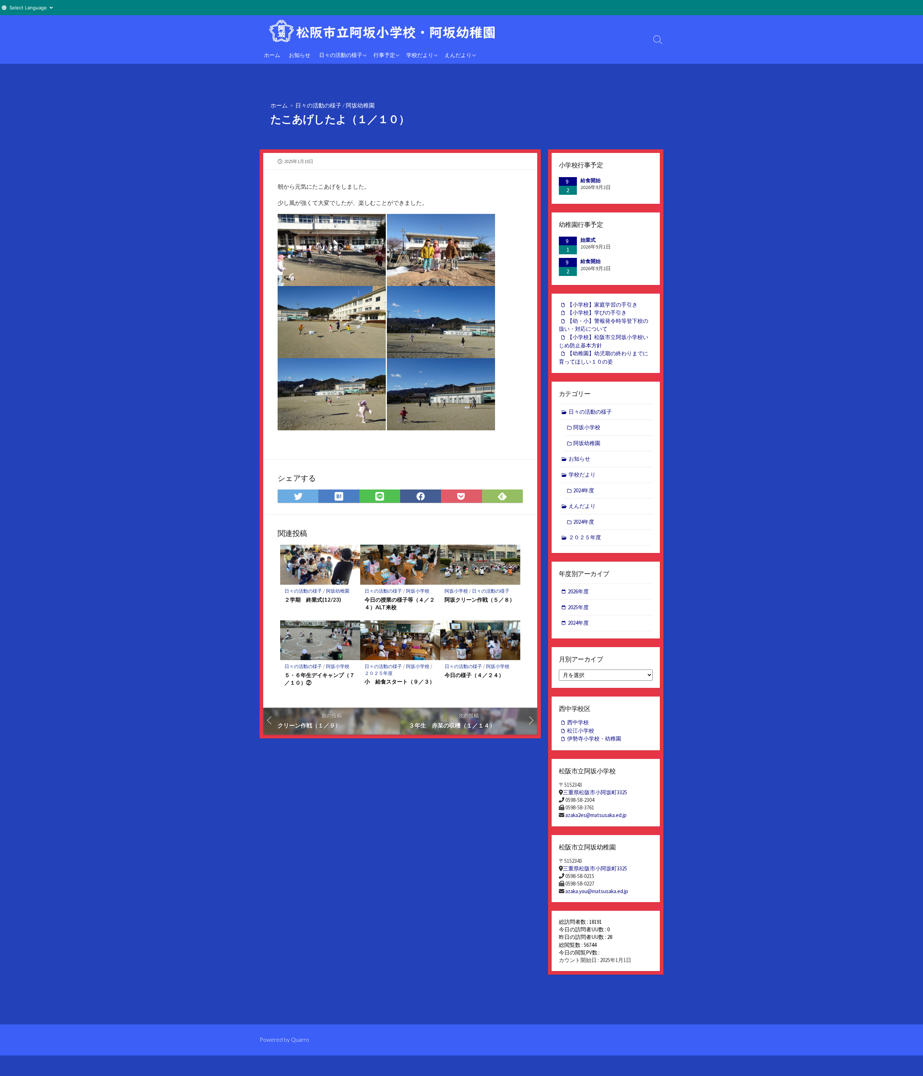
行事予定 (384, 55)
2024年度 (583, 490)
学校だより (419, 55)
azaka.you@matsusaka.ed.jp (596, 891)
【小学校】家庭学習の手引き (602, 304)
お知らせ (299, 55)
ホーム (272, 55)
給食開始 (590, 180)
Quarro (300, 1039)
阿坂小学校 (417, 591)
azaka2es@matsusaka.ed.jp (596, 815)
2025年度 (578, 607)
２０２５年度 (379, 673)
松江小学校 (580, 730)
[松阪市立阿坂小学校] (393, 30)
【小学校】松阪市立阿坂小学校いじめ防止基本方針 (603, 341)
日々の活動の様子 (340, 55)
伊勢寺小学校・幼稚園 (594, 738)
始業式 (588, 240)
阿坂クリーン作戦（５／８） (480, 599)
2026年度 (578, 591)
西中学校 (578, 722)
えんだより (458, 55)
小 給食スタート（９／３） (400, 681)
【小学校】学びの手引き (597, 312)
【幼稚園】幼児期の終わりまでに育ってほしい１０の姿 (603, 357)
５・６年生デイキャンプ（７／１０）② (319, 679)
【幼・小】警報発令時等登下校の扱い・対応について (603, 325)
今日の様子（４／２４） (474, 675)
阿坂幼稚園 (360, 105)
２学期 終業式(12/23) (312, 599)
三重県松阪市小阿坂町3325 (595, 792)
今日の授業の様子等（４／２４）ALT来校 (400, 603)
